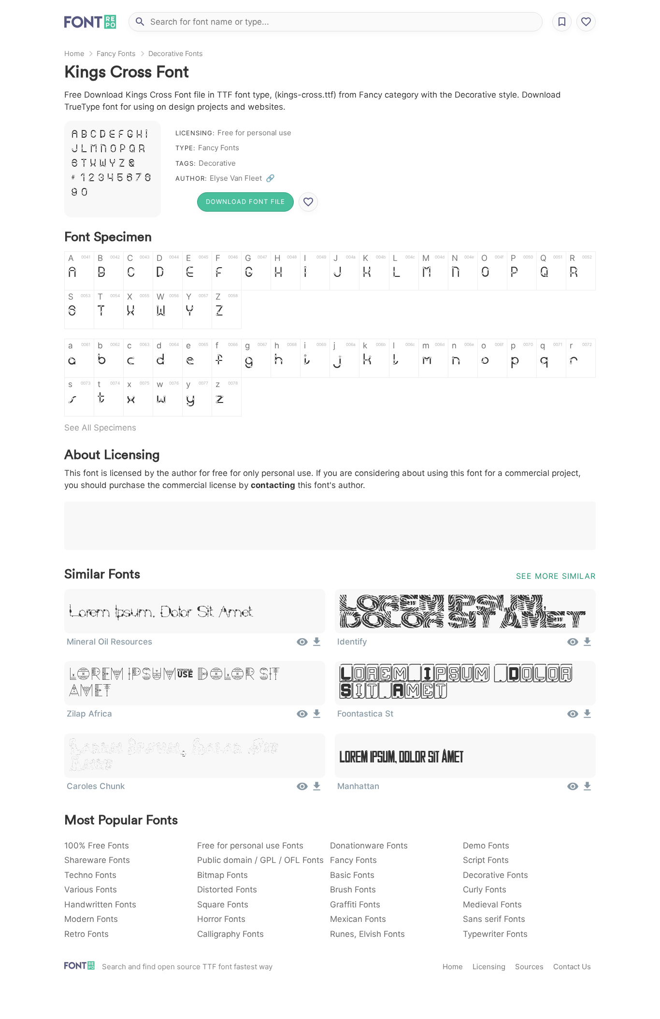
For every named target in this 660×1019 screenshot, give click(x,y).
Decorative (217, 163)
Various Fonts (90, 889)
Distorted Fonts (227, 889)
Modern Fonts (91, 919)
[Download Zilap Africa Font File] (317, 717)
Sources (529, 966)
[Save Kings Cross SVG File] (308, 202)
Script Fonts (486, 860)
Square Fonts (222, 904)
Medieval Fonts (492, 904)
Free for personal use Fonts (250, 845)
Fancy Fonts (116, 53)
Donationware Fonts (369, 845)
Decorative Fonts (175, 53)
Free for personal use (254, 132)
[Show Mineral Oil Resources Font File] (302, 645)
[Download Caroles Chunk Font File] (317, 789)
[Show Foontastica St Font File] (573, 717)
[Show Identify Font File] (573, 645)
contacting (273, 485)
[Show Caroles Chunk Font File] (302, 789)
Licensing (489, 966)
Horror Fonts (221, 919)
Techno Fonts (90, 875)
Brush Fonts (353, 889)
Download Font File (245, 201)
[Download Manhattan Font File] (587, 789)
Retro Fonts (86, 934)
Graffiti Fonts (355, 904)
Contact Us (572, 966)
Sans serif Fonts (494, 919)
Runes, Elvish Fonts (367, 934)
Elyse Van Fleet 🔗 (242, 178)
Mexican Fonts (358, 919)
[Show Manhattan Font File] (573, 789)
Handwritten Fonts (100, 904)
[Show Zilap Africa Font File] (302, 717)
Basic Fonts (352, 875)
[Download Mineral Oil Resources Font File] (317, 645)
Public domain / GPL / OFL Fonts (260, 860)
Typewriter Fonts (495, 934)
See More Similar (556, 576)
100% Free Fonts (96, 845)
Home (74, 53)
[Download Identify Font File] (587, 645)
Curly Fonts (484, 889)
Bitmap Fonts (222, 875)
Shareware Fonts (97, 860)
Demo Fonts (486, 845)
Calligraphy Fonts (230, 934)
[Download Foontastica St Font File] (587, 717)
